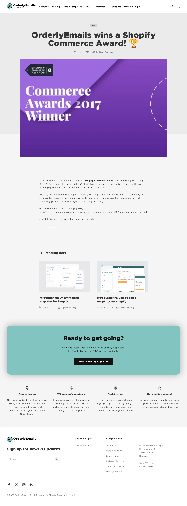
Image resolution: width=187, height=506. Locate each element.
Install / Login (132, 6)
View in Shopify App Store (93, 361)
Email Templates (73, 6)
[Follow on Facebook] (9, 485)
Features (44, 6)
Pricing (56, 6)
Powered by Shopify (66, 495)
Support (116, 6)
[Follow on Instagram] (24, 485)
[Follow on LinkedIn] (31, 485)
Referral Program (115, 461)
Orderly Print (82, 445)
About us (111, 445)
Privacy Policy (114, 471)
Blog (93, 25)
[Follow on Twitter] (16, 485)
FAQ (87, 6)
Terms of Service (115, 466)
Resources (99, 6)
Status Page (112, 456)
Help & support (114, 450)
